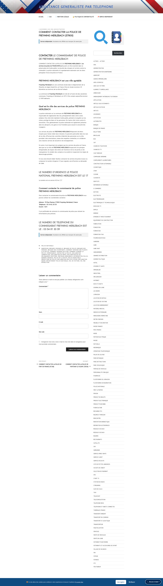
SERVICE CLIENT (98, 457)
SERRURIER (96, 450)
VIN (94, 552)
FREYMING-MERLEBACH (65, 256)
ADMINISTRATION (98, 68)
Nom (40, 312)
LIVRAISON (96, 294)
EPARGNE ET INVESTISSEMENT (102, 217)
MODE (95, 333)
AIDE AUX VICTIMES (99, 86)
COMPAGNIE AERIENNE (99, 156)
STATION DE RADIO (99, 482)
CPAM (95, 171)
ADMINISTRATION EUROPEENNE (102, 72)
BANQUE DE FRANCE (99, 128)
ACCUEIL (41, 17)
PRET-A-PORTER (98, 390)
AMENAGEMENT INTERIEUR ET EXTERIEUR (105, 96)
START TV (96, 478)
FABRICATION (97, 224)
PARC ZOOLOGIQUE (99, 365)
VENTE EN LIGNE (98, 538)
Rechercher (118, 53)
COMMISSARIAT (51, 253)
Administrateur (59, 29)
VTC (94, 563)
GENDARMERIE (97, 252)
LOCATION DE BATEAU (99, 298)
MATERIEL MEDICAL (99, 309)
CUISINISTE (96, 178)
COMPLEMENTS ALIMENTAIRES (102, 160)
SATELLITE (96, 443)
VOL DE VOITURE (74, 261)
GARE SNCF (96, 248)
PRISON (95, 393)
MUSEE (95, 340)
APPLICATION (97, 100)
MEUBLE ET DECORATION (100, 323)
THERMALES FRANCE (99, 510)
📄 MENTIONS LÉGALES (62, 17)
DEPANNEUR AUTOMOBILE (100, 185)
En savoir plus (78, 41)
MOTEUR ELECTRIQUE (99, 337)
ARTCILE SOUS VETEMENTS (101, 103)
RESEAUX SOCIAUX (98, 429)
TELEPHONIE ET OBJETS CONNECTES (104, 507)
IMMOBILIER (96, 270)
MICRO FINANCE (98, 326)
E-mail (41, 322)
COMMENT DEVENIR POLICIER (59, 251)
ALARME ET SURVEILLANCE (101, 89)
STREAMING (96, 485)
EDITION (95, 192)
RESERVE (95, 436)
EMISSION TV (97, 206)
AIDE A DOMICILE (98, 82)
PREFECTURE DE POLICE (49, 259)
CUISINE (95, 174)
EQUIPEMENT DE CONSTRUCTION (103, 220)
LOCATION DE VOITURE (100, 301)
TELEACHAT (96, 496)
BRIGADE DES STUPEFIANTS (56, 250)
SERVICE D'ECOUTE (98, 461)
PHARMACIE (96, 376)
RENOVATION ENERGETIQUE (101, 422)
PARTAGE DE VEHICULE (99, 369)
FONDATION (96, 227)
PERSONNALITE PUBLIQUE (101, 372)
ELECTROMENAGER (98, 199)
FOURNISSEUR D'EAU (99, 238)
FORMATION (97, 231)
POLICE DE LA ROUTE (60, 257)
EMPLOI (95, 209)
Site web (41, 332)
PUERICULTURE (97, 408)
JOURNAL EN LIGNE (98, 287)
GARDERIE (96, 241)
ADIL (94, 65)
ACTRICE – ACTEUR (99, 61)
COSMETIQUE (97, 167)
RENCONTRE (97, 418)
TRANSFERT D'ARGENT (99, 514)
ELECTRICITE (97, 195)
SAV (94, 446)
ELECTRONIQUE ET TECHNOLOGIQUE (104, 202)
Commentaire (43, 286)
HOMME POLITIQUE (99, 259)
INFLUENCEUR (97, 277)
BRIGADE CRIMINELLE (56, 248)
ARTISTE (95, 110)
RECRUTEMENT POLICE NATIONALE (57, 261)
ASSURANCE (96, 114)
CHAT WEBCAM (97, 153)
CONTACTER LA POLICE (64, 253)
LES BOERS (96, 291)
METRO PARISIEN (98, 319)
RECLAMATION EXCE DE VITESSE (67, 259)
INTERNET (96, 280)
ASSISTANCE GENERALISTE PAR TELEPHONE (76, 6)
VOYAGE (95, 556)
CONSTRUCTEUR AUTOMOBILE (102, 164)
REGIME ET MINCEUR (99, 415)
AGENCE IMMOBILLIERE (100, 79)
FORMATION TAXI (98, 234)
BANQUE (95, 125)
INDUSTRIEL (96, 273)
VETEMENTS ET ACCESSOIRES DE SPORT (105, 545)
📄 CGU (49, 17)
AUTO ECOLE (97, 118)
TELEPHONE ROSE (98, 503)
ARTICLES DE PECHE (99, 107)
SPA (94, 475)
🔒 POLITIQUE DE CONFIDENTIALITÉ (83, 17)
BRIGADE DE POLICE (70, 248)
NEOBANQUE (97, 347)
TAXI (94, 492)
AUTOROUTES (97, 121)
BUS (94, 139)
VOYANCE (96, 560)
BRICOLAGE (96, 135)
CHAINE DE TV (97, 149)
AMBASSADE (97, 93)
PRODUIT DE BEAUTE (99, 397)
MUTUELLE (96, 344)
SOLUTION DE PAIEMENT (100, 471)
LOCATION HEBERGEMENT (100, 305)
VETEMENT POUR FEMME (100, 542)
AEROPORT (96, 75)
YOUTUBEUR (97, 567)
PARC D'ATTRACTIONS (99, 362)
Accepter (120, 582)
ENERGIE (95, 213)
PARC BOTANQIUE (98, 358)
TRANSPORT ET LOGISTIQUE (101, 521)
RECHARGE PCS (97, 411)
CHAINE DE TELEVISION (100, 146)
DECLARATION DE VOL (74, 254)
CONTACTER (45, 55)
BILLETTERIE (97, 132)
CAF (94, 142)
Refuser (132, 582)
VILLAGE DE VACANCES (99, 549)
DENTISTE (96, 181)
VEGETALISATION (98, 528)
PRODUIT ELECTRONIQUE (100, 400)
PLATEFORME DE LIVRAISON (101, 379)
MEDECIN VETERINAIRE (99, 312)
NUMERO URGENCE (47, 257)
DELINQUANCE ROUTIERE (49, 256)
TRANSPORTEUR (98, 524)
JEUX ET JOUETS (98, 284)
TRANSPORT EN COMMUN (100, 517)
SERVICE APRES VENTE (99, 453)
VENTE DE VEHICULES (99, 535)
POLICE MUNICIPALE (74, 257)
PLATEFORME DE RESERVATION (102, 383)
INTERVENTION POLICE (80, 256)
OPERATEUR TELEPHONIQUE (101, 351)
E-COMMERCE (97, 188)
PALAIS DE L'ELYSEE (99, 354)
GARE (94, 245)
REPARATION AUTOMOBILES (101, 425)
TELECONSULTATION (99, 499)
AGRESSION (45, 248)
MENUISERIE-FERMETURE (100, 316)
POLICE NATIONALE (48, 245)
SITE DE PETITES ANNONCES (101, 464)
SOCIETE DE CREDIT (99, 468)
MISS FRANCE (97, 330)
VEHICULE (96, 531)
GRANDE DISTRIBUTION (100, 255)
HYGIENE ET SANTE (98, 266)
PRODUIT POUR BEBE (99, 404)
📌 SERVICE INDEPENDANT (105, 17)
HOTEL (95, 263)
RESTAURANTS (97, 439)
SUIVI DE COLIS (97, 489)
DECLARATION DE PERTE (59, 254)
